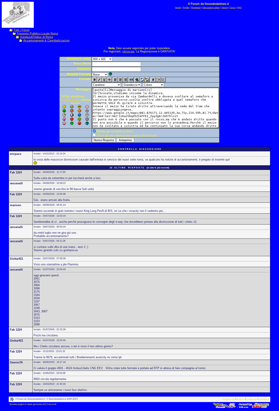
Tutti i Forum (22, 30)
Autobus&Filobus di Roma (36, 37)
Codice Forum (71, 99)
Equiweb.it (264, 399)
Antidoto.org (228, 399)
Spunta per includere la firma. (114, 131)
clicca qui (128, 51)
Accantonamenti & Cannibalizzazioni (46, 40)
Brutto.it (241, 399)
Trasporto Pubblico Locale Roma (37, 33)
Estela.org (252, 399)
